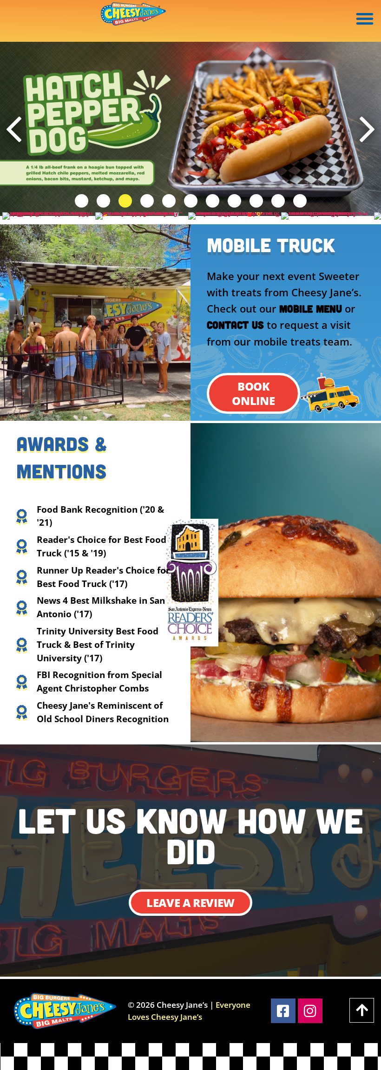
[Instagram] (310, 1010)
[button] (364, 18)
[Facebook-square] (283, 1010)
